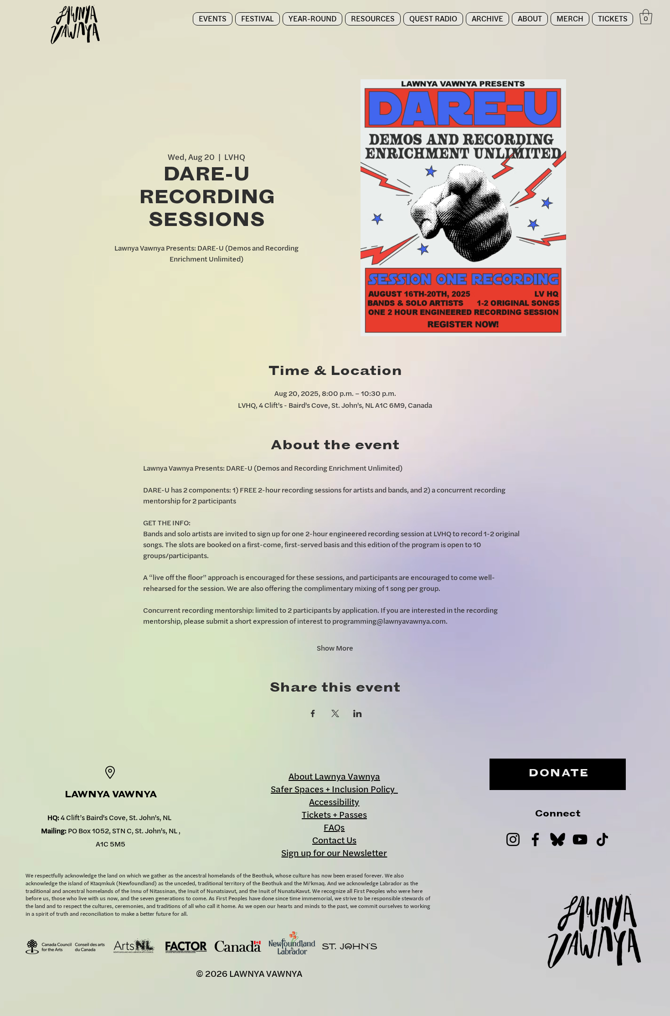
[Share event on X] (335, 713)
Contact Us (334, 840)
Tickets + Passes (334, 814)
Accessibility (334, 801)
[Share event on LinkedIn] (357, 713)
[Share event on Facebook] (313, 713)
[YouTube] (580, 839)
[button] (257, 19)
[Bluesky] (558, 839)
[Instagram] (513, 839)
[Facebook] (535, 839)
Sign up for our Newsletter (334, 852)
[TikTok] (602, 839)
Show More (335, 648)
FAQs (334, 827)
